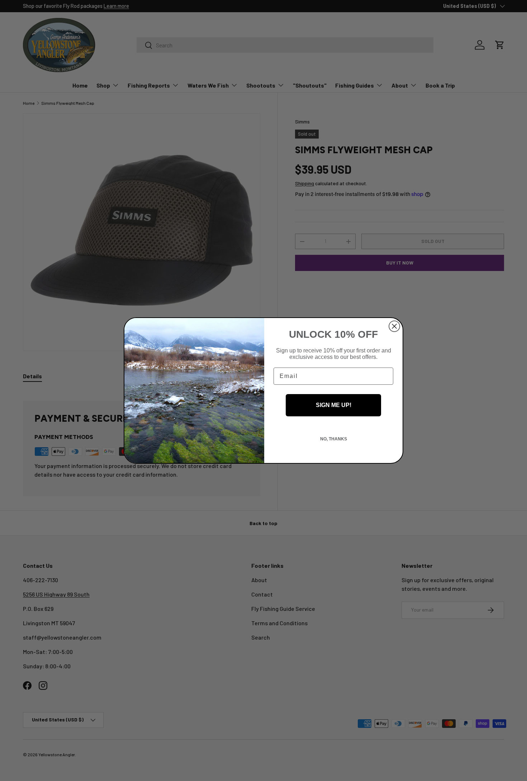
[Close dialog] (394, 326)
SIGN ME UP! (333, 405)
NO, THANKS (333, 438)
